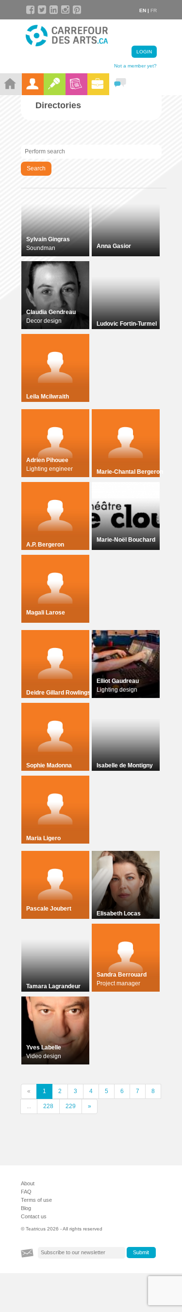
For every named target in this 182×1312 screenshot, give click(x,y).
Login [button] (144, 51)
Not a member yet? (135, 65)
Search (36, 168)
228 (48, 1106)
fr (153, 10)
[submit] (141, 1253)
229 (71, 1106)
